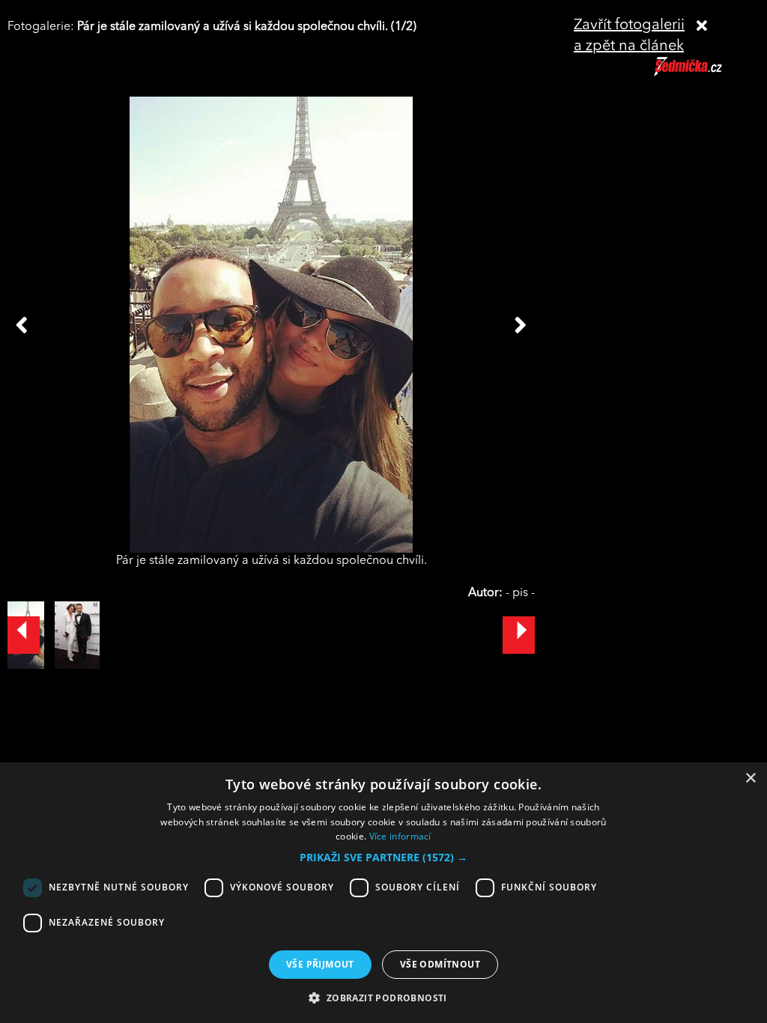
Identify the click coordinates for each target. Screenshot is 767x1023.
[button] (383, 857)
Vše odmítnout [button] (440, 964)
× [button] (750, 778)
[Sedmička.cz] (707, 73)
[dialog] (383, 892)
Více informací (400, 836)
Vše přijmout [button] (320, 964)
